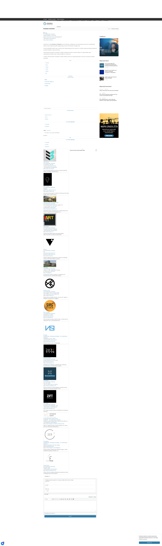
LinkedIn (46, 71)
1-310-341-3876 (53, 206)
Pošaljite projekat (52, 19)
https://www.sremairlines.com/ (50, 385)
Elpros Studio (46, 186)
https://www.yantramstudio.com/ (50, 209)
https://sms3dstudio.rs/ (48, 317)
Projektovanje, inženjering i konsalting (51, 336)
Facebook (47, 62)
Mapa (94, 20)
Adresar (59, 26)
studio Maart (46, 226)
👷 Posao (100, 20)
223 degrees (46, 441)
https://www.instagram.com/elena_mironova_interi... (54, 423)
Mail (46, 73)
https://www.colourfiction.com (50, 470)
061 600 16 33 (52, 254)
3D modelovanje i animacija (49, 34)
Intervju (83, 20)
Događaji (106, 20)
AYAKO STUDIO (47, 290)
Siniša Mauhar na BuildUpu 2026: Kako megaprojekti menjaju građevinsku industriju (108, 50)
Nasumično (47, 126)
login (50, 132)
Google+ (47, 67)
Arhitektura (66, 20)
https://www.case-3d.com (49, 168)
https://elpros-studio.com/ (49, 191)
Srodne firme (47, 83)
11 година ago (48, 130)
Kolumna (89, 20)
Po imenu (46, 144)
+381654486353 (53, 422)
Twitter (46, 64)
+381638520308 (53, 230)
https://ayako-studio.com (49, 295)
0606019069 (51, 446)
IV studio (45, 335)
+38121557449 (53, 166)
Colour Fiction (46, 465)
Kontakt (45, 19)
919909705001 (53, 207)
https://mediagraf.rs (48, 272)
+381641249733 (53, 340)
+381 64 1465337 (54, 384)
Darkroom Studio (47, 357)
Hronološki (47, 124)
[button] (48, 499)
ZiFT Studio (46, 403)
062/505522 (50, 316)
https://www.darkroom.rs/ (49, 362)
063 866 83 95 (52, 253)
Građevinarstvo (75, 20)
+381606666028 (53, 167)
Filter (70, 137)
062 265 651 (51, 361)
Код (95, 496)
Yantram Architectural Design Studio (51, 202)
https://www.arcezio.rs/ (48, 255)
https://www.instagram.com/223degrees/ (52, 447)
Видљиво (91, 496)
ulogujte (59, 480)
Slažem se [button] (149, 542)
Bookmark (70, 76)
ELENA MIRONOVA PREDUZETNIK (51, 418)
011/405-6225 (52, 271)
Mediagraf (46, 267)
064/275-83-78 (53, 190)
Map (96, 150)
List (96, 149)
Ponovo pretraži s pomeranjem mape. (77, 150)
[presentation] (48, 499)
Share (70, 60)
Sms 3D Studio (47, 312)
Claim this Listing (70, 77)
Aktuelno (59, 20)
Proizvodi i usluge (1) (49, 81)
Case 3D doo (46, 162)
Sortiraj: (70, 121)
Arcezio (45, 249)
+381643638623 (53, 469)
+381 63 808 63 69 (55, 294)
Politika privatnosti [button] (143, 539)
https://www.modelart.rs (48, 40)
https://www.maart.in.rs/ (48, 231)
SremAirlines (46, 380)
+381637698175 (53, 407)
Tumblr (46, 69)
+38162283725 (53, 38)
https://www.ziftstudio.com (49, 408)
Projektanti (46, 419)
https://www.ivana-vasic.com (49, 341)
